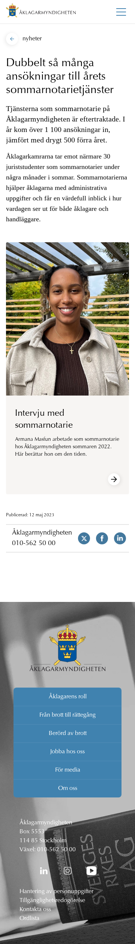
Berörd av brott (68, 734)
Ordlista (29, 919)
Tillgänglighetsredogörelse (52, 901)
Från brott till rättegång (67, 715)
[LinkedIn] (44, 871)
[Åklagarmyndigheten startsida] (41, 12)
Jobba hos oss (67, 752)
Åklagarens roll (68, 697)
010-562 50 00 (34, 543)
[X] (81, 538)
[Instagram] (68, 871)
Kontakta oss (35, 910)
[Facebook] (99, 538)
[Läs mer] (114, 479)
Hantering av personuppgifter (56, 892)
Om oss (67, 788)
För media (67, 770)
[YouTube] (92, 871)
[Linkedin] (117, 538)
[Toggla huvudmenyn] (121, 12)
